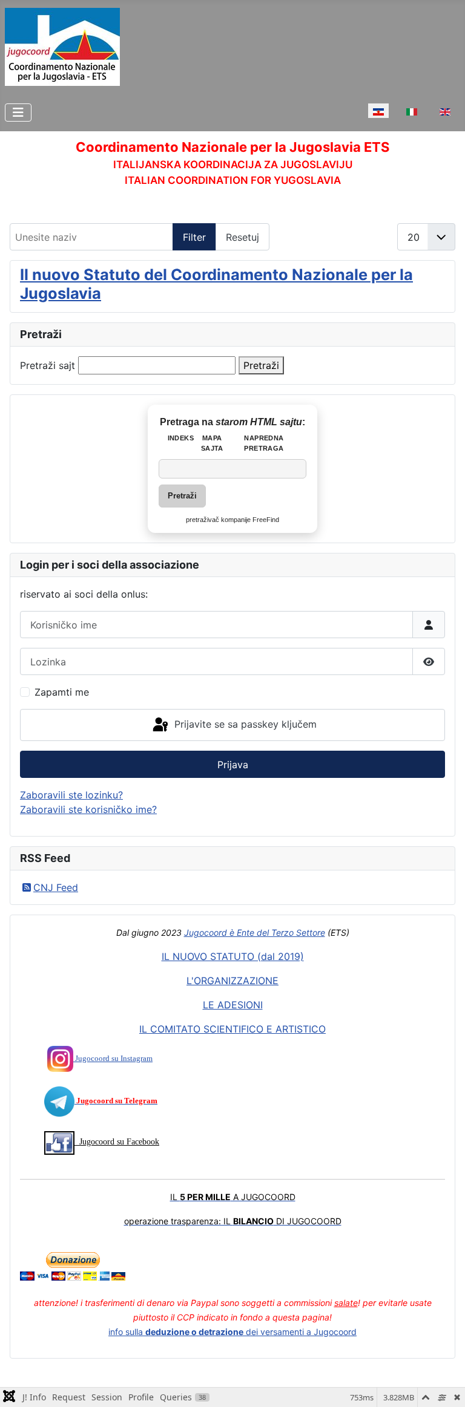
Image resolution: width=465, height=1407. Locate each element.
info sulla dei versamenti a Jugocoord (232, 1332)
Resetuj (242, 237)
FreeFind (265, 519)
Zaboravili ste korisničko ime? (88, 809)
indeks (181, 438)
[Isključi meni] (18, 112)
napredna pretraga (263, 443)
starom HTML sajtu (259, 422)
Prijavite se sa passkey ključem (244, 724)
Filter (194, 237)
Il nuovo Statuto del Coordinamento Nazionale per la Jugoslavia (216, 283)
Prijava (232, 765)
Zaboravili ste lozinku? (71, 795)
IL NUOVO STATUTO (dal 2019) (233, 956)
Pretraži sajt (47, 365)
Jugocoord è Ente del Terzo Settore (254, 932)
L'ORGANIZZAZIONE (232, 980)
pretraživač (202, 519)
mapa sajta (212, 443)
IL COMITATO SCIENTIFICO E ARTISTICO (232, 1029)
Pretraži (261, 365)
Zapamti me (62, 692)
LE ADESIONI (233, 1005)
